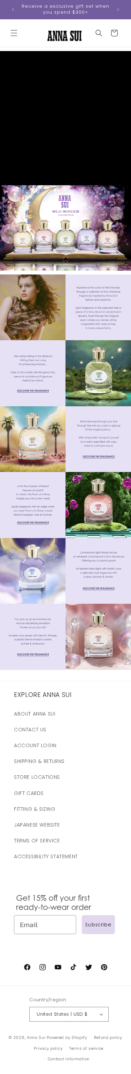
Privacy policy (48, 1048)
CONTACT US (30, 729)
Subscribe (98, 924)
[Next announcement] (118, 9)
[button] (14, 33)
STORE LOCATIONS (37, 777)
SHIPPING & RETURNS (39, 761)
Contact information (69, 1059)
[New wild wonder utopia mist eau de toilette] (65, 467)
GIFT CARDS (29, 793)
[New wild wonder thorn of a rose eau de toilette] (65, 533)
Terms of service (86, 1048)
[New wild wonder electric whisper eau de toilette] (65, 664)
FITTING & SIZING (35, 809)
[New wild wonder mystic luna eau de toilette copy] (65, 599)
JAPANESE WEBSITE (37, 824)
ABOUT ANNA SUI (34, 713)
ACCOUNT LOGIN (35, 745)
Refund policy (108, 1037)
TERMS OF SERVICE (37, 840)
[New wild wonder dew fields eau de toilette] (65, 401)
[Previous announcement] (13, 9)
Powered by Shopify (67, 1037)
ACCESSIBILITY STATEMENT (46, 856)
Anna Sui (36, 1037)
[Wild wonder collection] (65, 265)
